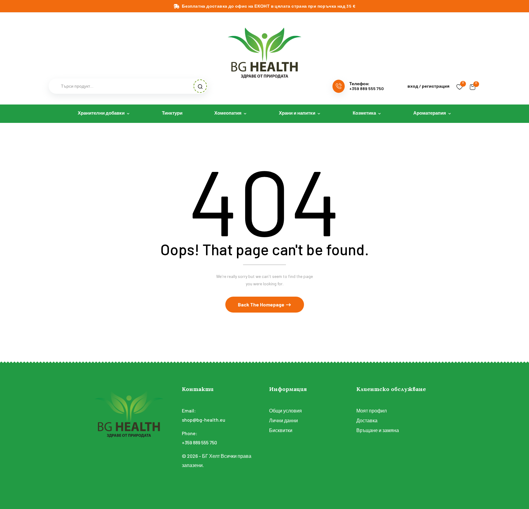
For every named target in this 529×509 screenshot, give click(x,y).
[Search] (200, 86)
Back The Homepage (261, 304)
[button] (472, 86)
